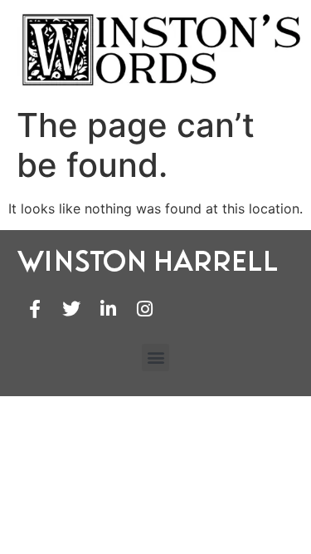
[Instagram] (144, 309)
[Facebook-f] (35, 309)
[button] (155, 357)
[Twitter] (71, 309)
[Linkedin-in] (108, 309)
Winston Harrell (148, 260)
